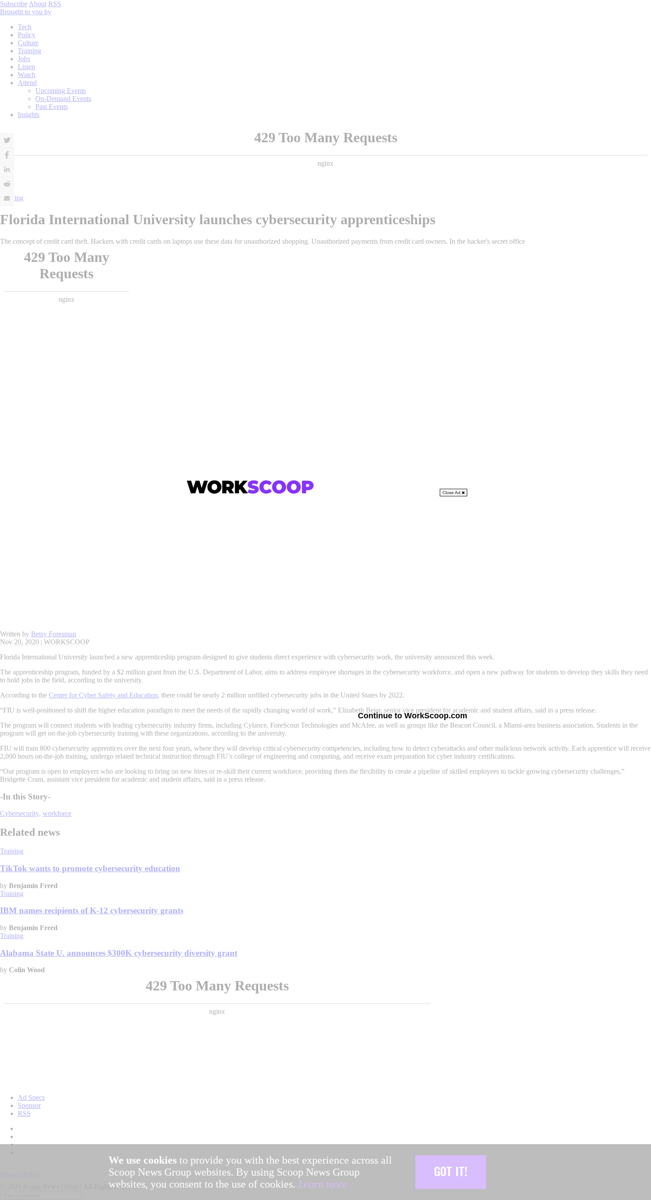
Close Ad (452, 492)
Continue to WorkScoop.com (412, 715)
